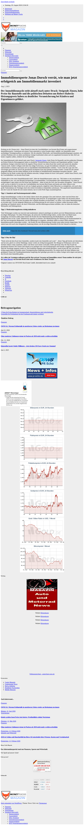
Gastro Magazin (10, 682)
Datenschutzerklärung (12, 10)
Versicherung (9, 54)
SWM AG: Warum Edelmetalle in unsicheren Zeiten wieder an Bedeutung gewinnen (30, 326)
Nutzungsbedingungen (12, 12)
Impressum (8, 9)
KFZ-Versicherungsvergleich (18, 67)
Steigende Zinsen (41, 160)
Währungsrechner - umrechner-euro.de (42, 674)
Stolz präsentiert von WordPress (11, 803)
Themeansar (43, 803)
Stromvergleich (14, 57)
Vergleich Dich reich (11, 56)
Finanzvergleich (14, 65)
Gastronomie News (11, 684)
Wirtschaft (8, 52)
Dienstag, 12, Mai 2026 (8, 721)
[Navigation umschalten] (1, 45)
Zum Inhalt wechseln (7, 2)
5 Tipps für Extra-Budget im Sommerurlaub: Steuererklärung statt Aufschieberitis (27, 312)
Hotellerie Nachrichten (12, 688)
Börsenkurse (45, 613)
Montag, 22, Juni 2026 (8, 711)
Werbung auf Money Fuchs (14, 14)
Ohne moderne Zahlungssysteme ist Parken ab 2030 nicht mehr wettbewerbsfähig (29, 336)
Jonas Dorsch (8, 259)
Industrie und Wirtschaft (8, 733)
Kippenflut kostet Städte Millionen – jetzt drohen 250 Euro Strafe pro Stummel (28, 346)
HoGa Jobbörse (10, 686)
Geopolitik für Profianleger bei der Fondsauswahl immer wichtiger (22, 314)
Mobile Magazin (10, 690)
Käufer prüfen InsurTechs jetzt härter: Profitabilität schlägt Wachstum (25, 717)
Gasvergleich (13, 59)
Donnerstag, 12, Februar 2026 (10, 731)
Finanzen (8, 50)
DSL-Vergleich (14, 61)
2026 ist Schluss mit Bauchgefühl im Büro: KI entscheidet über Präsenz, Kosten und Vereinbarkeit (35, 737)
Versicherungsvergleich (16, 63)
